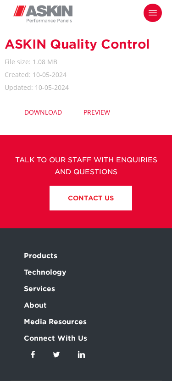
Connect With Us (55, 338)
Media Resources (55, 322)
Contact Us (91, 198)
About (35, 305)
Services (39, 289)
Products (40, 256)
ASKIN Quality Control (77, 44)
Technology (45, 272)
